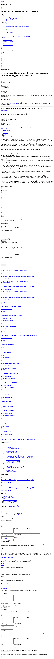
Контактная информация (6, 230)
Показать (20, 514)
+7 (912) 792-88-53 (7, 40)
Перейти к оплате (5, 541)
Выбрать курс (4, 128)
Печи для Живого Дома (9, 446)
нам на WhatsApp (14, 103)
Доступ (2, 565)
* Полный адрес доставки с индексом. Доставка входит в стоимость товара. (19, 650)
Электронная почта (18, 229)
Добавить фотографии (6, 238)
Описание (5, 133)
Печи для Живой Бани (8, 453)
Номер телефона (18, 535)
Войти (2, 516)
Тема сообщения (4, 220)
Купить (2, 125)
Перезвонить (4, 609)
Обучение (6, 22)
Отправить (3, 630)
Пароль (16, 514)
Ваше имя (16, 227)
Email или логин (18, 513)
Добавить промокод (5, 538)
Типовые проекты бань (9, 463)
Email (15, 537)
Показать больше (5, 442)
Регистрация (4, 588)
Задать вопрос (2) (7, 136)
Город (15, 605)
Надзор (5, 37)
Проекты (5, 15)
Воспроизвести (4, 110)
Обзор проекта (6, 130)
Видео (4, 134)
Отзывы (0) (6, 135)
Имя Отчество (17, 534)
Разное (5, 468)
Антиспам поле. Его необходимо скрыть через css (12, 219)
